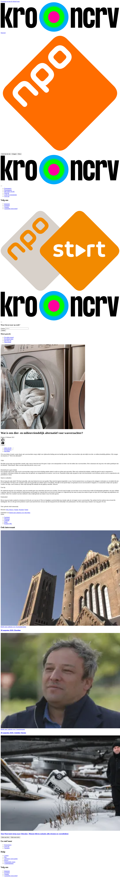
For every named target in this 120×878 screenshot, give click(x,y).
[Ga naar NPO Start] (60, 290)
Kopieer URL (8, 523)
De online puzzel (9, 337)
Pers (5, 857)
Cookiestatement (8, 863)
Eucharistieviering (13, 627)
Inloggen (14, 154)
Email (5, 522)
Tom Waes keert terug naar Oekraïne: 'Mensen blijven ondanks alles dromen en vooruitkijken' (35, 834)
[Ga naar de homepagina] (60, 31)
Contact (6, 855)
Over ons (6, 846)
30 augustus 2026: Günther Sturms (13, 733)
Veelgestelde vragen (9, 862)
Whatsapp (7, 519)
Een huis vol (7, 340)
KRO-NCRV (8, 448)
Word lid (3, 33)
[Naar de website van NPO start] (60, 152)
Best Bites (7, 451)
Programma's (7, 449)
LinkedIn (6, 520)
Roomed (21, 509)
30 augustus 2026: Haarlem (11, 630)
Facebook (7, 517)
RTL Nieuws (9, 509)
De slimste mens (8, 339)
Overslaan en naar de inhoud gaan (10, 1)
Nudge (26, 509)
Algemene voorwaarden (11, 858)
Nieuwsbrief (7, 342)
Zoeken (3, 328)
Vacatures (7, 848)
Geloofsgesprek (13, 729)
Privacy (6, 860)
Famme (16, 509)
